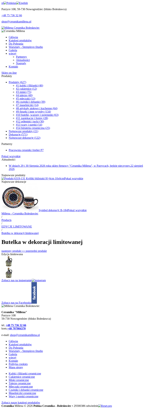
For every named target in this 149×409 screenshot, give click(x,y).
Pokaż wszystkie (11, 156)
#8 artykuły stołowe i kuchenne (36, 108)
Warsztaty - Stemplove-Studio (26, 351)
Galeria (13, 354)
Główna (13, 341)
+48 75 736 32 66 (11, 15)
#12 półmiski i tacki (30, 121)
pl (2, 3)
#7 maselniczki (27, 105)
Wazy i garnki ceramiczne (23, 396)
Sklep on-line (9, 72)
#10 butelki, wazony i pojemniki (37, 114)
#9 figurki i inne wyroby (33, 111)
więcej (12, 357)
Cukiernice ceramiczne (22, 376)
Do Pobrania (16, 347)
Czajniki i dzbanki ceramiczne (26, 389)
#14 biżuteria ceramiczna (33, 127)
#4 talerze (24, 95)
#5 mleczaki (25, 98)
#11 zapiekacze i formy (32, 118)
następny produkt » (12, 250)
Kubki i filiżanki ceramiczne (25, 373)
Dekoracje (18, 134)
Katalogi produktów (20, 344)
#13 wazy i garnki (29, 124)
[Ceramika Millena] (20, 27)
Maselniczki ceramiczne (22, 393)
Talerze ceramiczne (20, 383)
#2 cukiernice (26, 88)
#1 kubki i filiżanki (29, 85)
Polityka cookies (18, 364)
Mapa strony (16, 367)
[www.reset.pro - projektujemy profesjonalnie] (105, 405)
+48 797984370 (16, 328)
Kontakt (13, 360)
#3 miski (23, 92)
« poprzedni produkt (35, 250)
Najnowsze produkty (23, 131)
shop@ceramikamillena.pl (16, 21)
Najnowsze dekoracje (24, 137)
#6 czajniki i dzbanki (30, 101)
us (15, 3)
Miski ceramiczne (19, 380)
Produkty (17, 82)
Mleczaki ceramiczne (21, 386)
